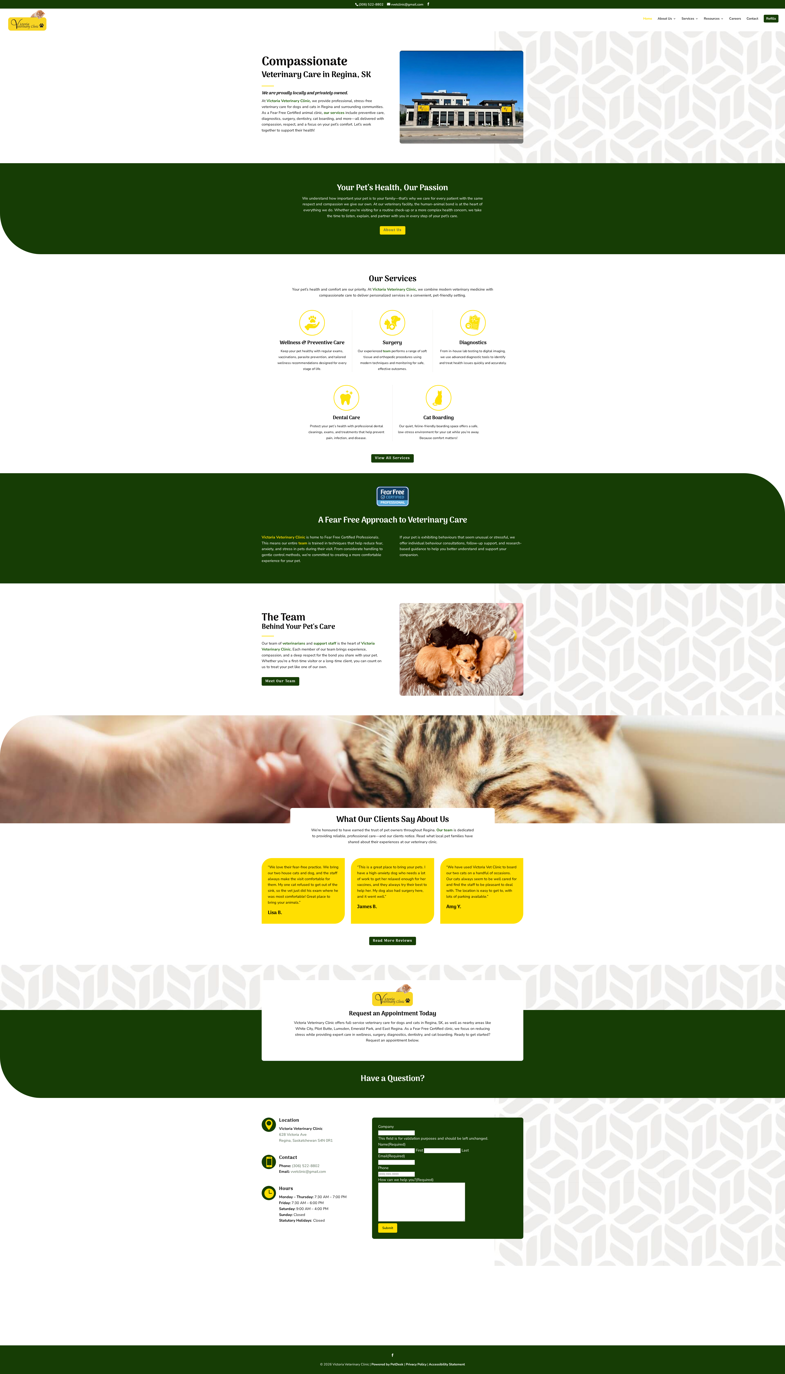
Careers (735, 19)
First (419, 1150)
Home (647, 19)
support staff (325, 643)
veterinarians (294, 643)
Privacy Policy (416, 1364)
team (387, 351)
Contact (752, 19)
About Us (665, 19)
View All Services (392, 458)
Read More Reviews (392, 941)
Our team (444, 830)
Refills (771, 18)
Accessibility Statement (447, 1364)
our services (334, 112)
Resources (712, 19)
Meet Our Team (280, 681)
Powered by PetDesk (387, 1364)
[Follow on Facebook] (392, 1355)
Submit (387, 1228)
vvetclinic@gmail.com (308, 1171)
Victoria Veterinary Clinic (283, 537)
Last (465, 1150)
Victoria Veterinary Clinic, (289, 100)
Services (688, 19)
